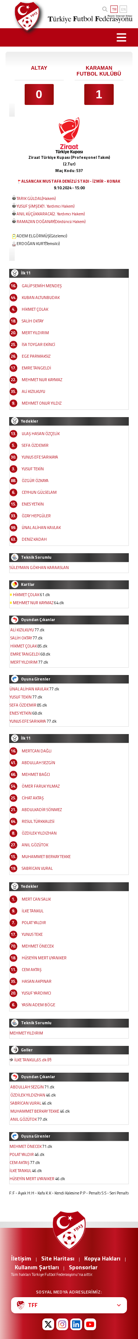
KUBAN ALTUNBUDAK (41, 297)
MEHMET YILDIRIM (26, 1033)
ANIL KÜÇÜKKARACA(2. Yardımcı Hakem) (51, 214)
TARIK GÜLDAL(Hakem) (36, 198)
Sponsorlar (83, 1267)
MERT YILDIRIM (35, 333)
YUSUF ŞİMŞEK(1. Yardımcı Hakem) (45, 206)
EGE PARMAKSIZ (36, 356)
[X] (48, 1324)
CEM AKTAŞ (32, 970)
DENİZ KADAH (34, 539)
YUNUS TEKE (32, 934)
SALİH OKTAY (32, 321)
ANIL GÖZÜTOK (35, 845)
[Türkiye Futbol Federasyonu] (25, 16)
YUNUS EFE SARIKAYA (40, 457)
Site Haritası (57, 1258)
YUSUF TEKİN (33, 469)
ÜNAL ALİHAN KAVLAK (41, 527)
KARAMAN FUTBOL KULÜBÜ (99, 71)
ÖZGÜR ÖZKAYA (35, 481)
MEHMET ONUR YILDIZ (41, 403)
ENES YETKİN (33, 504)
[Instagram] (62, 1324)
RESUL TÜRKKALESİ (38, 821)
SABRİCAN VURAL (37, 868)
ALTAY (39, 68)
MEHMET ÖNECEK (38, 946)
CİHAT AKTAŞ (33, 798)
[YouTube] (90, 1324)
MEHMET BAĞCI (36, 774)
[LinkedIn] (76, 1324)
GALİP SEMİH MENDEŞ (42, 286)
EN (123, 9)
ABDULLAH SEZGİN (38, 763)
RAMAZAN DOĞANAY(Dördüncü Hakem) (51, 222)
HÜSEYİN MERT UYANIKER (44, 958)
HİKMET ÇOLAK (35, 309)
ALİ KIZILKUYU (33, 391)
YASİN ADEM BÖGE (38, 1005)
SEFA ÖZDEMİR (35, 445)
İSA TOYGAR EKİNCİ (38, 344)
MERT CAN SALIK (36, 899)
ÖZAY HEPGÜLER (36, 516)
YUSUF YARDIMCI (36, 993)
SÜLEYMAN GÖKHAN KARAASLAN (39, 567)
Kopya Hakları (102, 1258)
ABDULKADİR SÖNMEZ (42, 810)
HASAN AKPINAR (37, 981)
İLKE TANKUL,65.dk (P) (32, 1060)
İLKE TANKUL (32, 911)
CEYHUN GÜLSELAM (39, 492)
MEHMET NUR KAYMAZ (42, 380)
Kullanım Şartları (37, 1267)
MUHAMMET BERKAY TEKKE (46, 857)
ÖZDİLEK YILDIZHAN (39, 833)
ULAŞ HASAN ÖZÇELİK (41, 434)
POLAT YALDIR (34, 923)
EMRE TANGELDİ (36, 368)
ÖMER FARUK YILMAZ (41, 786)
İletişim (21, 1258)
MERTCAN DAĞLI (37, 751)
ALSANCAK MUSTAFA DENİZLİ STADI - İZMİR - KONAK (70, 181)
